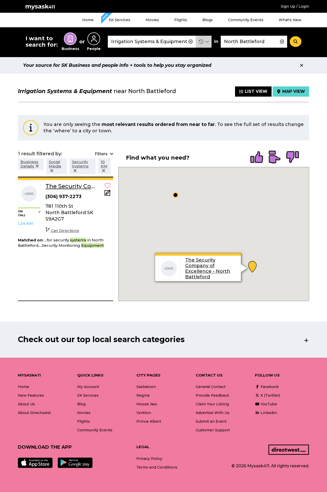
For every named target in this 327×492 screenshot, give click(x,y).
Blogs (207, 20)
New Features (31, 395)
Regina (142, 395)
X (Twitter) (270, 395)
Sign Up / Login (295, 6)
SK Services (119, 20)
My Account (88, 386)
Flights (180, 20)
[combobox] (152, 42)
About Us (26, 404)
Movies (152, 20)
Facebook (269, 386)
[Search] (295, 41)
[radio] (257, 157)
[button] (204, 42)
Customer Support (213, 430)
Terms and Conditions (156, 467)
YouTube (268, 404)
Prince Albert (148, 421)
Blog (81, 404)
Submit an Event (211, 421)
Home (88, 20)
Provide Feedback (212, 395)
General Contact (211, 386)
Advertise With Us (212, 412)
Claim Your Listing (212, 404)
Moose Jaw (146, 404)
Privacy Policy (149, 458)
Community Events (245, 20)
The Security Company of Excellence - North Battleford (207, 268)
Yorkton (143, 412)
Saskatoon (146, 386)
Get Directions (65, 230)
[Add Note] (107, 194)
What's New (290, 20)
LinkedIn (268, 412)
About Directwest (34, 412)
